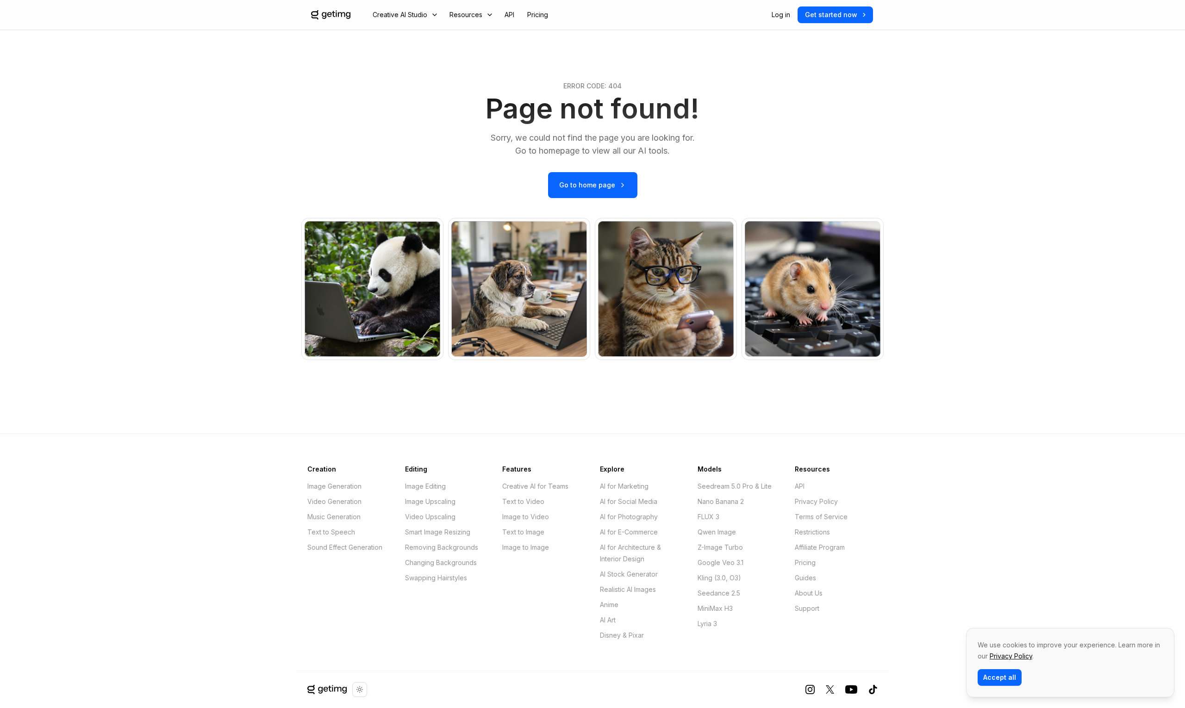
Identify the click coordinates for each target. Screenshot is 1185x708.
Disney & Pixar (622, 635)
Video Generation (334, 501)
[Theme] (359, 689)
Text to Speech (331, 532)
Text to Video (523, 501)
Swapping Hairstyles (436, 578)
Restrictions (812, 532)
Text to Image (523, 532)
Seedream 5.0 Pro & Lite (735, 486)
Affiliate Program (820, 547)
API (509, 15)
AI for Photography (629, 517)
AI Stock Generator (629, 574)
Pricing (537, 15)
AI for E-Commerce (629, 532)
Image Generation (334, 486)
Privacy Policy (816, 501)
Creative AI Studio (400, 15)
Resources (465, 15)
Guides (805, 578)
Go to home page (587, 185)
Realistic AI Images (628, 589)
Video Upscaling (430, 517)
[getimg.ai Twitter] (830, 689)
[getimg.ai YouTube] (851, 689)
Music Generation (334, 517)
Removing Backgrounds (441, 547)
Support (807, 608)
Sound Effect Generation (344, 547)
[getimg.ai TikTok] (873, 689)
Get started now (831, 15)
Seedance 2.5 (719, 593)
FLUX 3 (708, 517)
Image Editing (425, 486)
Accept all (999, 677)
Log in (781, 15)
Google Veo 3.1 (720, 562)
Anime (609, 605)
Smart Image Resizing (437, 532)
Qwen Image (717, 532)
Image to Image (525, 547)
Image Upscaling (430, 501)
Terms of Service (821, 517)
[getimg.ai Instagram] (810, 689)
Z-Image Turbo (720, 547)
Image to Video (525, 517)
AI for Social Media (628, 501)
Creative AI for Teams (535, 486)
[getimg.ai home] (327, 689)
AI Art (608, 620)
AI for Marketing (624, 486)
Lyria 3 (707, 623)
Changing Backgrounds (441, 562)
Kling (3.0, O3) (719, 578)
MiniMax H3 (715, 608)
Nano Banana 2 (721, 501)
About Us (809, 593)
